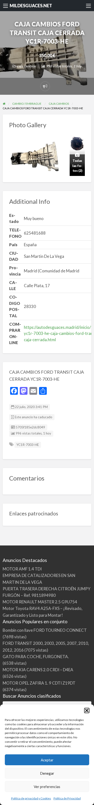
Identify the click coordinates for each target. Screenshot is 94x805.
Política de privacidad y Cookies (31, 798)
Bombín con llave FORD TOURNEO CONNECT (45, 630)
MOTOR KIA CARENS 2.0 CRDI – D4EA (38, 669)
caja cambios (26, 66)
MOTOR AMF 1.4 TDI (22, 568)
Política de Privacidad (67, 798)
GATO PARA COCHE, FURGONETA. (36, 656)
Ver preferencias (47, 786)
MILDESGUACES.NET (31, 5)
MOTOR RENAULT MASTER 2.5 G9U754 (40, 601)
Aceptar (47, 760)
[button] (86, 710)
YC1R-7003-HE (27, 445)
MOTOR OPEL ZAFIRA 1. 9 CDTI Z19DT (39, 683)
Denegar (47, 773)
